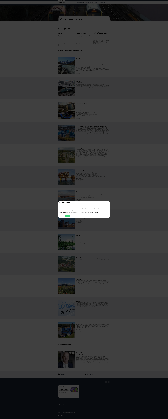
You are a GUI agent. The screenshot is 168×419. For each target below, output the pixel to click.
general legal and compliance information (98, 208)
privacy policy (80, 208)
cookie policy (85, 208)
